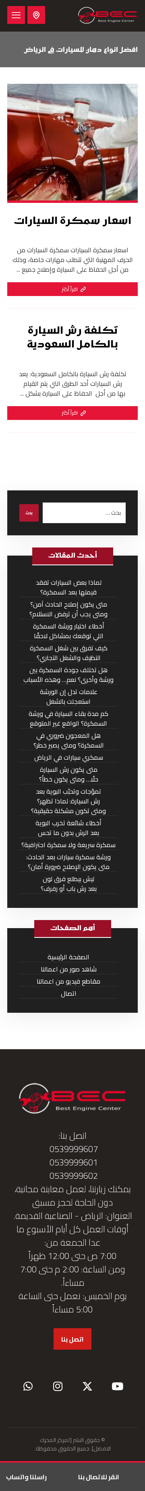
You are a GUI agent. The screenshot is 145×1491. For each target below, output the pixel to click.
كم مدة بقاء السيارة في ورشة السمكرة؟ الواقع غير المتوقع (68, 718)
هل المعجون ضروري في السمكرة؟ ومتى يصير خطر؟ (68, 740)
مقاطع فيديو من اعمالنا (68, 981)
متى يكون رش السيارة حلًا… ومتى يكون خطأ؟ (68, 774)
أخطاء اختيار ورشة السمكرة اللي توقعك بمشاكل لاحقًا (68, 631)
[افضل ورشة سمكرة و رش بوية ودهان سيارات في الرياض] (107, 16)
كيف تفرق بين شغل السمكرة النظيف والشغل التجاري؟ (69, 653)
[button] (16, 15)
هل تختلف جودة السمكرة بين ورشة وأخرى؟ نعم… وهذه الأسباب (68, 675)
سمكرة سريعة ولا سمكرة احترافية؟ (68, 845)
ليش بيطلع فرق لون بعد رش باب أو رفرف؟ (69, 884)
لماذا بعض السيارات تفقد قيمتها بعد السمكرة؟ (69, 587)
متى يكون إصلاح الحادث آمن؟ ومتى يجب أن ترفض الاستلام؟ (68, 609)
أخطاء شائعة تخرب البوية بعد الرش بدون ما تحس (68, 828)
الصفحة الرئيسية (68, 957)
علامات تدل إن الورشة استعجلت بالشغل (68, 697)
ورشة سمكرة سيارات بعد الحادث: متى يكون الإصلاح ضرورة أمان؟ (68, 862)
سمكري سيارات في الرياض (68, 757)
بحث (29, 513)
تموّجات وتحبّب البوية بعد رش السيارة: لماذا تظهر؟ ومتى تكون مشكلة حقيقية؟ (68, 801)
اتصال (69, 993)
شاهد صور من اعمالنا (69, 969)
